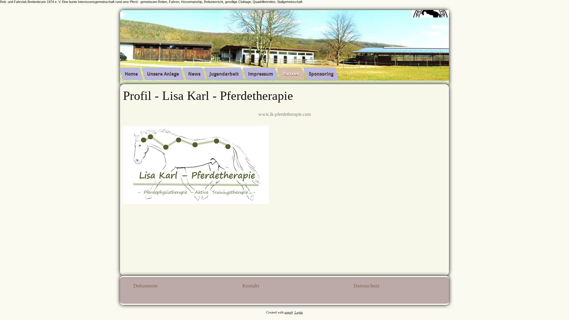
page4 (288, 312)
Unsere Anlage (163, 73)
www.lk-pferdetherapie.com (284, 114)
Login (299, 312)
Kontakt (250, 286)
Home (131, 73)
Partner (291, 73)
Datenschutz (367, 286)
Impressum (260, 73)
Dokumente (145, 286)
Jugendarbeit (224, 73)
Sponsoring (321, 73)
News (194, 73)
